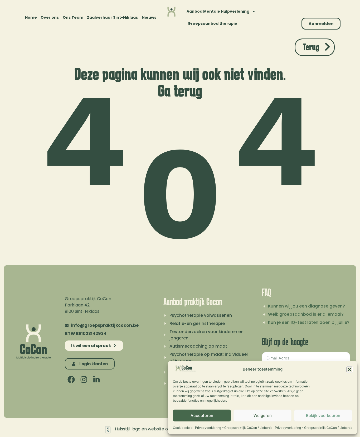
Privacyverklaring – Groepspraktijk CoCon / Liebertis (233, 428)
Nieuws (149, 17)
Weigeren (263, 415)
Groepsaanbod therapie (212, 23)
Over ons (50, 17)
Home (31, 17)
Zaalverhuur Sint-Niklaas (112, 17)
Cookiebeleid (182, 428)
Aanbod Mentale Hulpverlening (218, 11)
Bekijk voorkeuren (323, 415)
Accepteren (202, 415)
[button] (349, 369)
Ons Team (73, 17)
